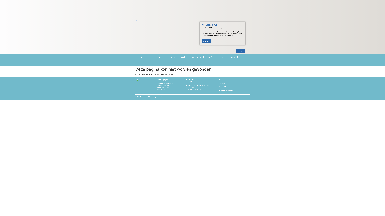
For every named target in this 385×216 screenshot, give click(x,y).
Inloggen (240, 51)
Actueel (151, 57)
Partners (231, 57)
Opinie (173, 57)
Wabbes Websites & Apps (163, 97)
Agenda (220, 57)
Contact (243, 57)
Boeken (184, 57)
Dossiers (162, 57)
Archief (209, 57)
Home (140, 57)
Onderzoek (196, 57)
